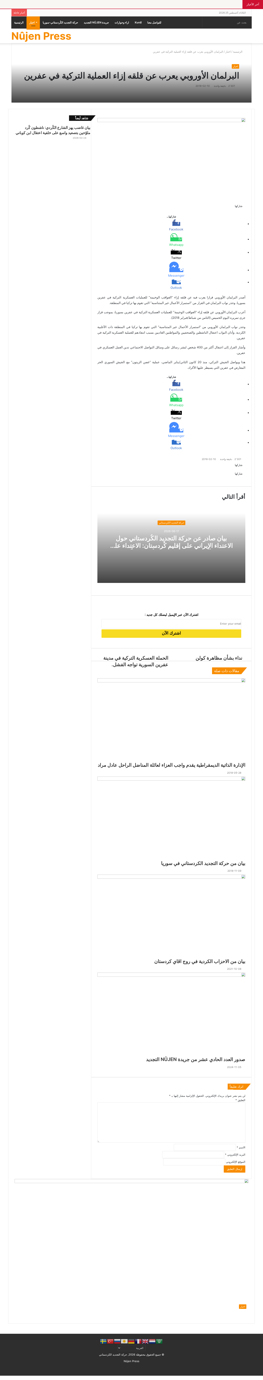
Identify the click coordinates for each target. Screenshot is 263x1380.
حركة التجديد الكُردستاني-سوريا (60, 22)
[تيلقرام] (247, 1377)
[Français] (138, 1341)
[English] (145, 1341)
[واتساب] (250, 1377)
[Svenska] (103, 1341)
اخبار (32, 22)
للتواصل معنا (154, 22)
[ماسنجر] (255, 1377)
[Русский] (117, 1341)
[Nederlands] (152, 1341)
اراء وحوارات (122, 22)
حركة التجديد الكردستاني (171, 522)
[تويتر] (258, 1377)
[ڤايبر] (245, 1377)
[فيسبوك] (261, 1377)
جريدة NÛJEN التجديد (96, 22)
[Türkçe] (110, 1341)
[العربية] (159, 1341)
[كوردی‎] (124, 1341)
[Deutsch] (131, 1341)
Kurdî (138, 22)
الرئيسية (19, 22)
